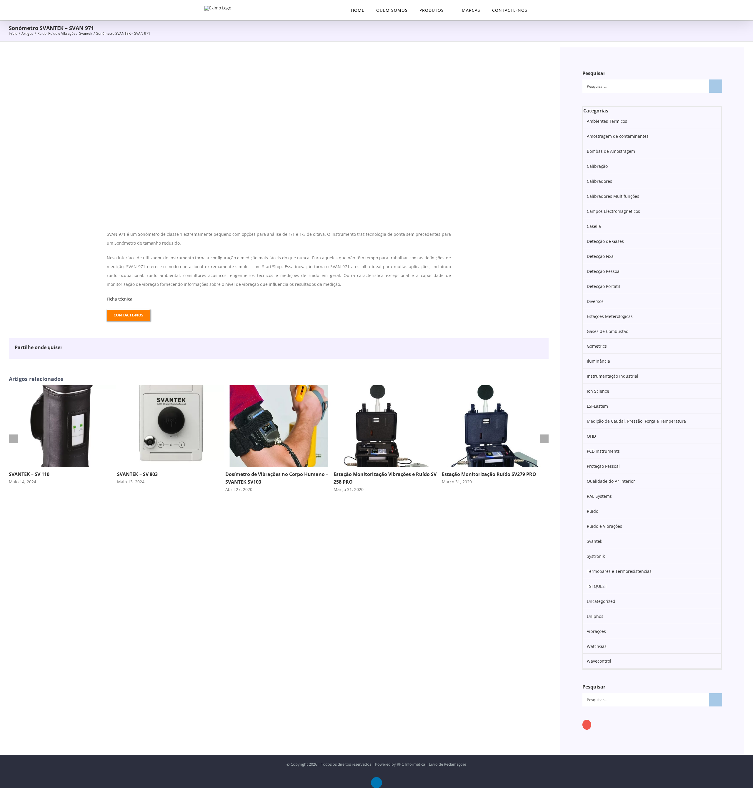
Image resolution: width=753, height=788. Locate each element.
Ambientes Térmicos (607, 121)
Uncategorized (601, 601)
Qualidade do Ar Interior (611, 481)
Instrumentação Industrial (612, 376)
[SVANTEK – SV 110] (62, 388)
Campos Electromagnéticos (613, 211)
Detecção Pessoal (604, 271)
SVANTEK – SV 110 (29, 474)
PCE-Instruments (603, 451)
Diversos (595, 301)
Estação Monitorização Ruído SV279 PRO (489, 474)
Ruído (592, 511)
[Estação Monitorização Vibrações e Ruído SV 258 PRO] (387, 388)
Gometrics (597, 346)
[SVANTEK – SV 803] (170, 388)
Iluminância (598, 361)
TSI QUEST (597, 586)
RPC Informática (411, 764)
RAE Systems (599, 496)
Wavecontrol (599, 661)
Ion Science (598, 391)
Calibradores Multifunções (613, 196)
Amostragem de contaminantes (618, 136)
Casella (594, 226)
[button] (541, 10)
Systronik (596, 556)
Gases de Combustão (607, 331)
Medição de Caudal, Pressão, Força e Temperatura (636, 421)
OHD (591, 436)
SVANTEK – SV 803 (137, 474)
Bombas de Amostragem (611, 151)
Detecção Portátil (603, 286)
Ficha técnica (119, 299)
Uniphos (595, 616)
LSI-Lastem (597, 406)
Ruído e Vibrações (604, 526)
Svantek (594, 541)
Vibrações (596, 631)
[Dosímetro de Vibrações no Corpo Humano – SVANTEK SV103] (278, 388)
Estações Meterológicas (610, 316)
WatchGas (597, 646)
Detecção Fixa (600, 256)
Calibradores (599, 181)
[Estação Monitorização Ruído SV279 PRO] (495, 388)
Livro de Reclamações (448, 764)
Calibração (597, 166)
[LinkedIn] (586, 725)
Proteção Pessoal (603, 466)
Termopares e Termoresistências (619, 571)
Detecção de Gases (605, 241)
